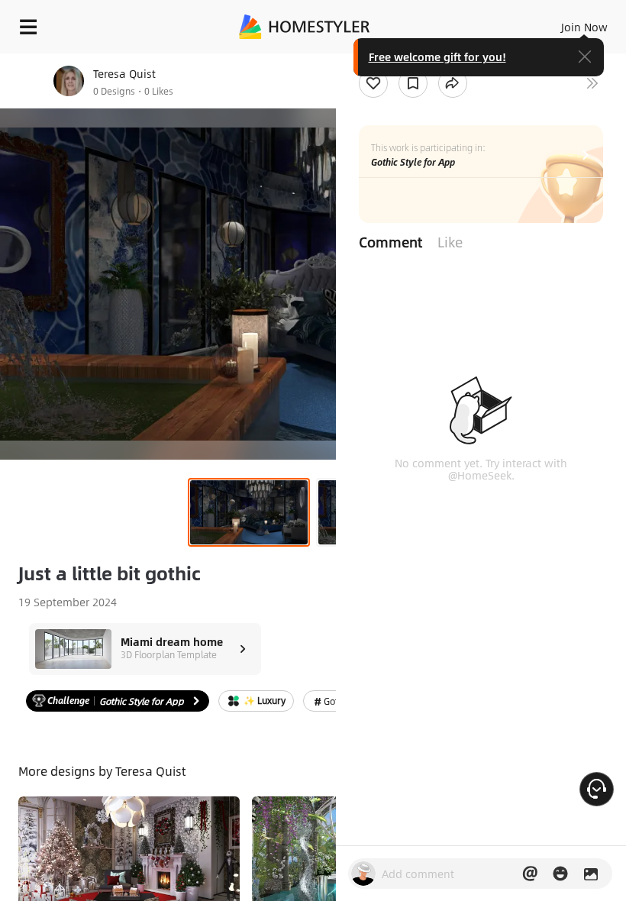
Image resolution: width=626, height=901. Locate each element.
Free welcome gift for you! (437, 56)
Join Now (584, 26)
